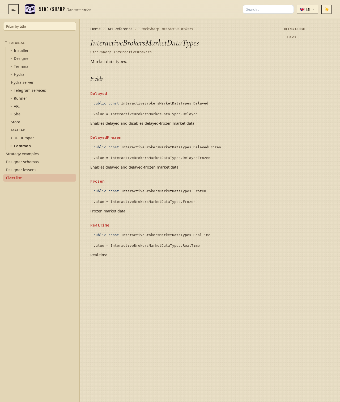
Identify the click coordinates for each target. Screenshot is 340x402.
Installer (21, 50)
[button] (307, 9)
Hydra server (22, 82)
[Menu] (13, 9)
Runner (20, 98)
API (17, 106)
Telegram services (30, 90)
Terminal (21, 66)
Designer (22, 58)
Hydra (19, 74)
